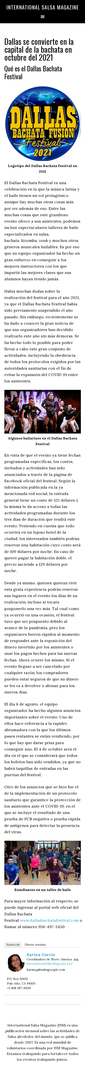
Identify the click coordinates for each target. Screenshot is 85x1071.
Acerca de (13, 944)
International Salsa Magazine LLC (50, 964)
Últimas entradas (35, 944)
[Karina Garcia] (15, 970)
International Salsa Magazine (42, 7)
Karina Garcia (41, 954)
